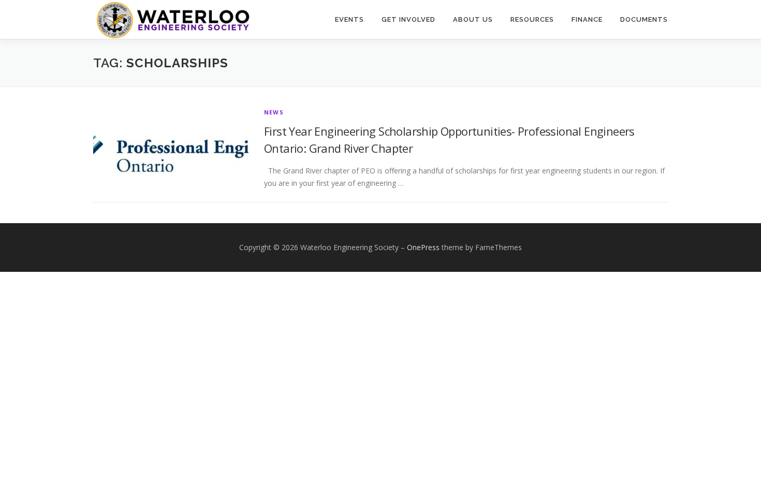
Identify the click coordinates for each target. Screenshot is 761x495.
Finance (587, 19)
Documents (644, 19)
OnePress (423, 247)
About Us (473, 19)
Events (349, 19)
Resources (532, 19)
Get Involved (408, 19)
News (274, 112)
